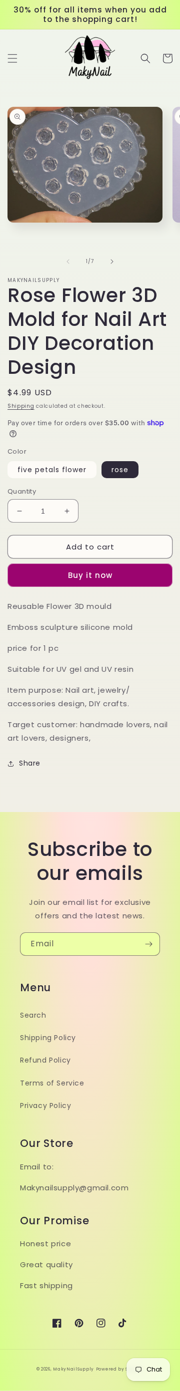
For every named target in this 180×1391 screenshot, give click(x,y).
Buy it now (90, 575)
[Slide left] (68, 262)
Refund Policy (45, 1060)
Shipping (21, 406)
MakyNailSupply (73, 1369)
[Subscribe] (149, 944)
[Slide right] (112, 262)
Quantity (22, 491)
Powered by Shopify (120, 1369)
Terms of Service (52, 1083)
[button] (13, 58)
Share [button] (29, 763)
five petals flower (52, 470)
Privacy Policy (45, 1106)
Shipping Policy (48, 1038)
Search (33, 1015)
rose (120, 470)
